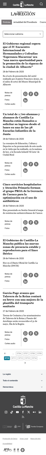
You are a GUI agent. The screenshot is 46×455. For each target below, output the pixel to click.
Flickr (34, 412)
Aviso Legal (24, 439)
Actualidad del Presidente (25, 22)
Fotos (7, 100)
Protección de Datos (10, 439)
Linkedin (40, 412)
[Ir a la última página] (23, 363)
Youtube (17, 412)
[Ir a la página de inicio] (23, 4)
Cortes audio (10, 104)
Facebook (23, 412)
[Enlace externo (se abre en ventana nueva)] (18, 450)
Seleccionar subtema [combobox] (13, 34)
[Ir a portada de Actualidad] (23, 14)
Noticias (6, 22)
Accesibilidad (7, 444)
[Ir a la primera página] (7, 353)
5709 (39, 353)
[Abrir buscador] (41, 4)
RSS (23, 416)
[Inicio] (23, 401)
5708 (32, 353)
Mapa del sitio (35, 439)
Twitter (28, 412)
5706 (19, 353)
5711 (14, 358)
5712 (21, 358)
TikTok (12, 412)
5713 (27, 358)
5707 (26, 353)
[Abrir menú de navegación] (5, 4)
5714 (34, 358)
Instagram (6, 412)
